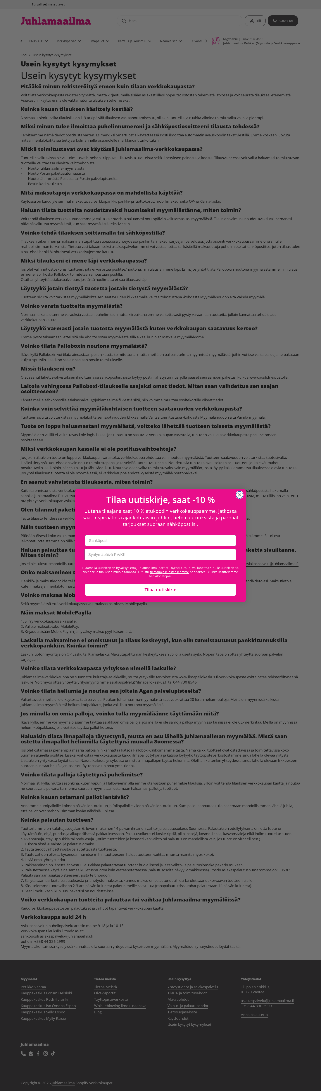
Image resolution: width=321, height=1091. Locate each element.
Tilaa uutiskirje (160, 590)
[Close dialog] (239, 494)
